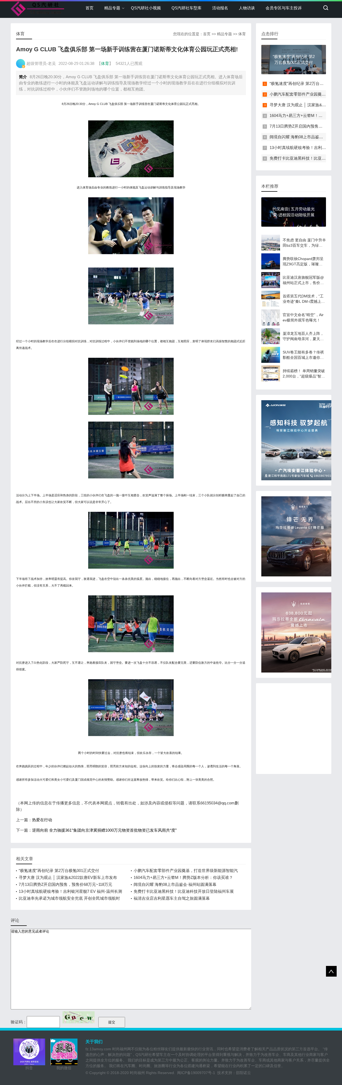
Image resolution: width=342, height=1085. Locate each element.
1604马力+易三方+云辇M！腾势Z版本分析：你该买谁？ (183, 877)
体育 (242, 34)
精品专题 (112, 8)
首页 (90, 8)
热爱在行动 (42, 819)
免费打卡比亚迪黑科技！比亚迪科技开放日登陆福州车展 (184, 891)
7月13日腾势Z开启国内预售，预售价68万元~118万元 (65, 884)
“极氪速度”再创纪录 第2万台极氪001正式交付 (59, 870)
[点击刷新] (79, 1017)
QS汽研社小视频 (146, 8)
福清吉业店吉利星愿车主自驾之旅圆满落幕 (172, 898)
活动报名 (220, 8)
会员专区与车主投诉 (284, 8)
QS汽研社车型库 (186, 8)
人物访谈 (247, 8)
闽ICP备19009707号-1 (196, 1073)
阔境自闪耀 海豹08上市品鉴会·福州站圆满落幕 (175, 884)
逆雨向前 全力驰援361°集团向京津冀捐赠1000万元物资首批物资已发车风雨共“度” (104, 830)
